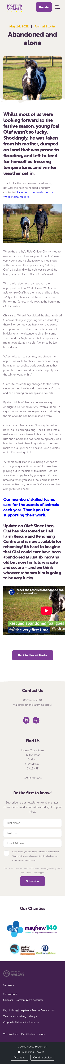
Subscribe (32, 881)
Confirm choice (42, 1057)
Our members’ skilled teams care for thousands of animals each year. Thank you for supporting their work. (31, 507)
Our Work (8, 985)
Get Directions (33, 777)
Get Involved (10, 994)
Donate (44, 7)
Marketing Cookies (33, 1052)
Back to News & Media (32, 655)
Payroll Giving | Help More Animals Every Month (28, 1010)
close (60, 4)
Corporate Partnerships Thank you (21, 1022)
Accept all (19, 1057)
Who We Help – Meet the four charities (24, 1034)
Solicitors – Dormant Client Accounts (23, 1000)
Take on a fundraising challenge (20, 1016)
